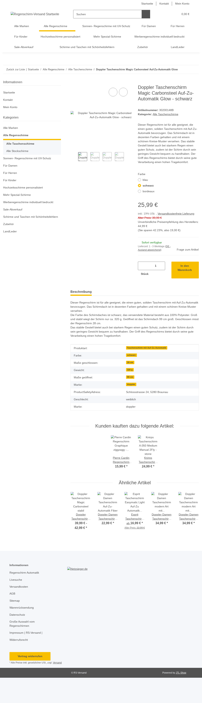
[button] (160, 14)
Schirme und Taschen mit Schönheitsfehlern (30, 216)
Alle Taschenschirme (165, 114)
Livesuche (15, 579)
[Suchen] (146, 14)
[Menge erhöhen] (155, 274)
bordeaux (148, 191)
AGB (12, 593)
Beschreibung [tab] (81, 291)
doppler (131, 384)
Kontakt (164, 3)
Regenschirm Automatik (24, 572)
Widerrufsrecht (18, 639)
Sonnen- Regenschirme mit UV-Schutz (27, 158)
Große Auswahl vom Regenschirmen (22, 623)
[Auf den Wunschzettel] (123, 92)
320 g (130, 369)
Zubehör (8, 224)
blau (145, 179)
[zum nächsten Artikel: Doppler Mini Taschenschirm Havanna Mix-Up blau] (194, 69)
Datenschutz (17, 614)
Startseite (147, 3)
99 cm (130, 377)
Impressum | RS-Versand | (25, 632)
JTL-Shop (181, 672)
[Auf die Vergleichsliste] (113, 92)
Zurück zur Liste (15, 69)
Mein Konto (182, 3)
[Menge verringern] (142, 266)
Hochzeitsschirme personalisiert (23, 187)
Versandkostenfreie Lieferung (176, 213)
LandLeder (10, 231)
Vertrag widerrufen (30, 656)
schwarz (148, 185)
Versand (57, 662)
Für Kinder (9, 180)
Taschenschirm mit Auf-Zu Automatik (146, 348)
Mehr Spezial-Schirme (17, 194)
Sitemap (14, 600)
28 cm (130, 362)
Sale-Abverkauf (12, 209)
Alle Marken (10, 127)
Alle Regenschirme (15, 135)
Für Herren (10, 172)
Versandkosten (18, 586)
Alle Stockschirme (17, 151)
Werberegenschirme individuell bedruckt (28, 202)
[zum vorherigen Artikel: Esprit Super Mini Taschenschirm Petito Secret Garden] (186, 69)
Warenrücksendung (21, 607)
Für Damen (10, 165)
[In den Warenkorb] (73, 82)
